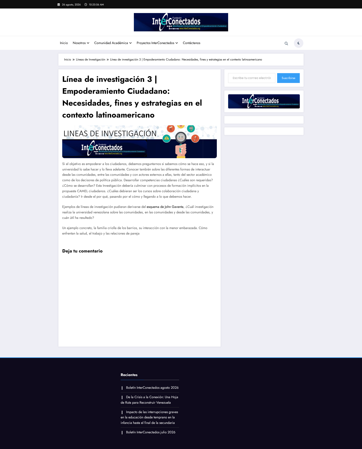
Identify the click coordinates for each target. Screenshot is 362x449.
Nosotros (79, 42)
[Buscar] (286, 43)
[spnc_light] (298, 43)
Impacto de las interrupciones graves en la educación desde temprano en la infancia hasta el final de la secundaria (149, 417)
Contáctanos (191, 42)
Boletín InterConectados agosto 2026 (152, 387)
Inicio (64, 42)
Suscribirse (288, 78)
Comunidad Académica (111, 42)
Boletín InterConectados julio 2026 (150, 432)
